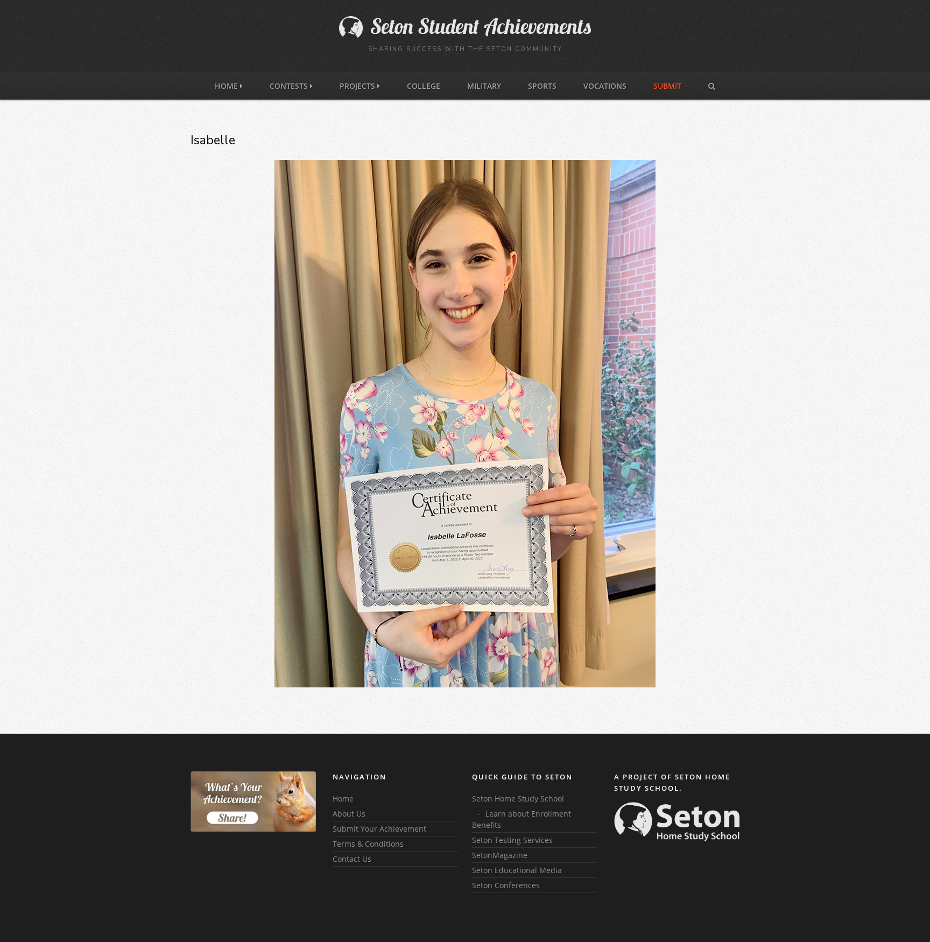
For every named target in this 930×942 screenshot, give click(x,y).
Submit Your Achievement (379, 829)
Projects (358, 86)
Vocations (604, 86)
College (423, 86)
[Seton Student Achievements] (465, 35)
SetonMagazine (499, 855)
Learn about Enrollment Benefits (521, 819)
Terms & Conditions (368, 844)
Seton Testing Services (512, 840)
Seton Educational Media (517, 870)
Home (227, 86)
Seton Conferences (506, 885)
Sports (542, 86)
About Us (349, 814)
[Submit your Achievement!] (253, 801)
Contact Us (352, 859)
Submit (667, 86)
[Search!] (712, 85)
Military (484, 86)
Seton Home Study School (518, 798)
